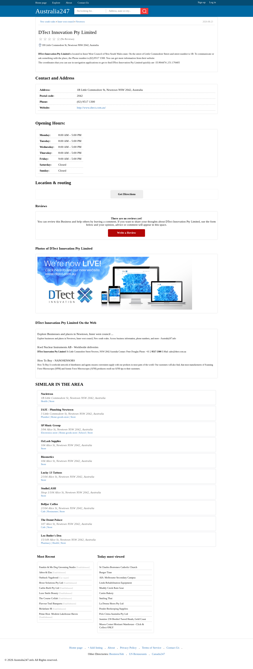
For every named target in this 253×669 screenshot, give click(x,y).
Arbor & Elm (52, 572)
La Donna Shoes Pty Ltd (111, 603)
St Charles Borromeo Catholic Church (118, 567)
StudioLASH (48, 488)
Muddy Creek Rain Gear (111, 588)
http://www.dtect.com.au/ (91, 107)
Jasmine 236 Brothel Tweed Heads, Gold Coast (122, 619)
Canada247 (158, 654)
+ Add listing (95, 647)
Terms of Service (151, 647)
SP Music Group (51, 425)
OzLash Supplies (51, 441)
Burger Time (105, 572)
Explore (56, 2)
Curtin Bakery (106, 593)
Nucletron (47, 393)
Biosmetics (47, 456)
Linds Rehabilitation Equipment (115, 582)
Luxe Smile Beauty (55, 593)
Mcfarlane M (52, 608)
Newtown (80, 21)
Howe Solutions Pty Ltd (58, 582)
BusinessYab (116, 654)
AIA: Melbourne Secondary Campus (117, 577)
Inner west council (66, 21)
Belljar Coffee (49, 504)
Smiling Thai (105, 598)
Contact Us (83, 2)
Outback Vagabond (54, 577)
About (69, 2)
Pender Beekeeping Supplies (113, 608)
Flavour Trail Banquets (57, 603)
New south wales (47, 21)
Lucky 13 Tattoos (51, 472)
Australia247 (52, 11)
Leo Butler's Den (51, 535)
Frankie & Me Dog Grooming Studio (64, 567)
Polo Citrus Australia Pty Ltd (113, 613)
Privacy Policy (128, 647)
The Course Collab (55, 598)
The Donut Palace (51, 519)
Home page (41, 2)
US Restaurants (138, 654)
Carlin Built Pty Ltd (56, 588)
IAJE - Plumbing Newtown (57, 409)
